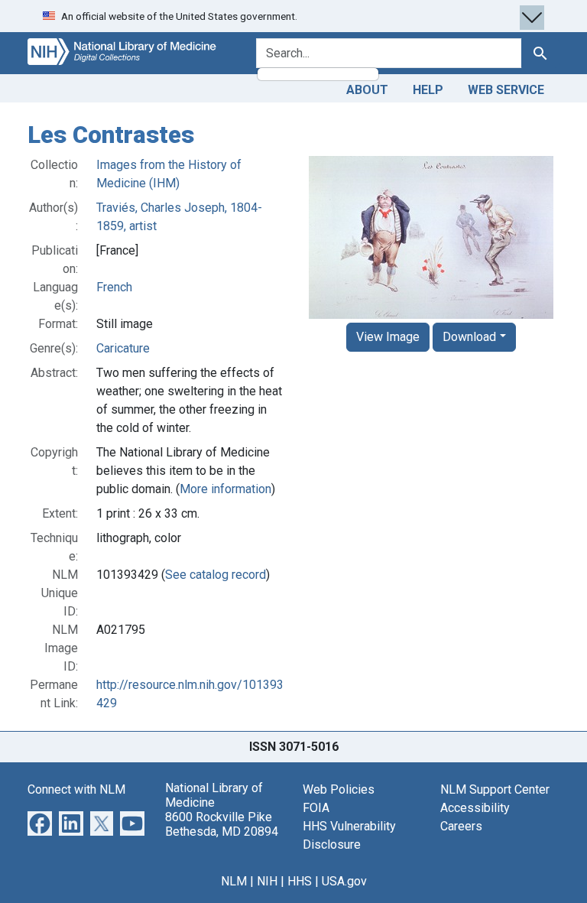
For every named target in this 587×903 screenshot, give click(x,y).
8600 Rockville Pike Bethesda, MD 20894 (221, 824)
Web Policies (339, 789)
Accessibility (475, 808)
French (114, 287)
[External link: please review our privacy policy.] (40, 822)
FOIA (316, 808)
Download (469, 337)
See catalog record (215, 574)
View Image (388, 337)
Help (428, 90)
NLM (234, 881)
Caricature (123, 348)
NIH (267, 881)
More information (225, 489)
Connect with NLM (76, 789)
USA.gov (344, 881)
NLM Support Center (495, 789)
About (367, 90)
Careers (461, 826)
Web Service (506, 90)
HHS (299, 881)
